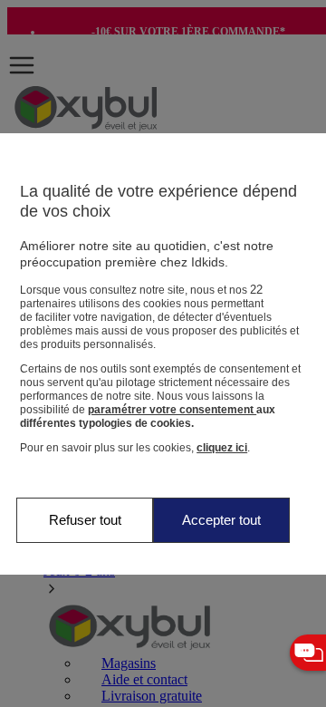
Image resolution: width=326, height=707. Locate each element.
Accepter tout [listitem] (221, 520)
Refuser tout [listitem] (85, 520)
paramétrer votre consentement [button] (172, 409)
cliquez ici (222, 447)
